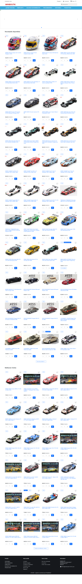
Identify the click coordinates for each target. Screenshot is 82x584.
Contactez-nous (8, 1)
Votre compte (44, 558)
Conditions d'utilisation (28, 564)
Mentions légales (26, 563)
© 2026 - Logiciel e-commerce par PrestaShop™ (41, 572)
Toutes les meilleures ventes (41, 548)
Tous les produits (41, 361)
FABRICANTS (7, 564)
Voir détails (63, 268)
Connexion (44, 563)
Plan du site (25, 567)
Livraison (25, 561)
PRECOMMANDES (8, 563)
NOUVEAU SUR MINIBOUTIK (11, 566)
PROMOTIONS (8, 567)
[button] (66, 1)
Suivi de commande (46, 561)
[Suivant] (77, 19)
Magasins (25, 569)
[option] (41, 19)
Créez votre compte (46, 564)
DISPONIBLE (7, 561)
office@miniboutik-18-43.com (68, 566)
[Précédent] (4, 19)
